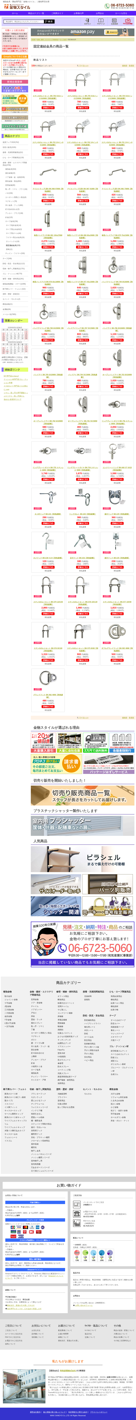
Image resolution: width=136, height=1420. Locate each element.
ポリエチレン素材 (118, 1064)
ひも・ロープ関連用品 (120, 992)
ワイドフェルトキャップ (15, 1127)
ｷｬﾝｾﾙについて (90, 1330)
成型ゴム (114, 1061)
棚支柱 (34, 1147)
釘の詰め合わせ (37, 1053)
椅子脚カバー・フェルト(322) (14, 289)
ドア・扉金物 (36, 1003)
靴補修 (60, 1026)
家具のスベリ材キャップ (15, 1117)
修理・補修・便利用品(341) (13, 279)
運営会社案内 (35, 1412)
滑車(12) (9, 249)
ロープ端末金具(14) (13, 225)
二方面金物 (9, 1013)
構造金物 (113, 1089)
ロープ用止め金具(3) (14, 229)
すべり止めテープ (118, 1020)
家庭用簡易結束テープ (67, 1077)
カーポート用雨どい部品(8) (15, 197)
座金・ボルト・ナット (120, 1121)
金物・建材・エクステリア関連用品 (47, 39)
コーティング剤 (64, 1070)
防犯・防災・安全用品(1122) (14, 264)
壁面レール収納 (37, 1117)
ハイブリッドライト (92, 1023)
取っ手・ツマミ (37, 1026)
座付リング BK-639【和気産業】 (117, 514)
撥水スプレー (36, 1023)
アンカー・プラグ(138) (14, 213)
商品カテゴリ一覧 (36, 13)
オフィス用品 (63, 996)
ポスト (34, 1040)
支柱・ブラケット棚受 (40, 1137)
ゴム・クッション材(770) (12, 274)
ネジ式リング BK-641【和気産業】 (48, 514)
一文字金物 (9, 1026)
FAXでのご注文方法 (12, 1337)
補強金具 (35, 1073)
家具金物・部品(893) (13, 181)
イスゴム (8, 1141)
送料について (10, 1344)
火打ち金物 (115, 1094)
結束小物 (114, 1010)
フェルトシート (11, 1137)
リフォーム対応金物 (119, 1097)
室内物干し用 (36, 1161)
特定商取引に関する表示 (77, 1412)
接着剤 (87, 999)
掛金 (33, 1016)
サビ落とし (62, 1010)
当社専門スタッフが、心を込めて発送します (24, 1309)
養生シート (115, 1030)
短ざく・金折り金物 (119, 1110)
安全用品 (88, 1057)
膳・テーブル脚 (37, 1043)
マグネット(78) (11, 201)
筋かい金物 (115, 1104)
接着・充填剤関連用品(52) (13, 152)
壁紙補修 (61, 1023)
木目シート (89, 1030)
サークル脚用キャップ (14, 1114)
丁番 (33, 1030)
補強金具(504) (10, 169)
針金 (33, 1063)
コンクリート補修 (65, 1013)
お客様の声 (79, 13)
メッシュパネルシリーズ (41, 1154)
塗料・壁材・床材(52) (11, 294)
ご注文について (11, 1330)
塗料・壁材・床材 (64, 1089)
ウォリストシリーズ (39, 1107)
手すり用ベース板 (91, 1047)
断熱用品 (61, 999)
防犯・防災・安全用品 (93, 1015)
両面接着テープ (117, 1027)
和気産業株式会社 (68, 1371)
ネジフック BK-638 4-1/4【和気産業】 (48, 558)
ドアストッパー (64, 1046)
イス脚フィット (11, 1107)
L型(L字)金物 (10, 1023)
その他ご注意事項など (122, 1341)
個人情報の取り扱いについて (54, 1412)
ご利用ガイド (57, 13)
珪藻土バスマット (65, 1033)
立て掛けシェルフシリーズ (42, 1171)
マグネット (35, 1036)
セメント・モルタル (92, 1089)
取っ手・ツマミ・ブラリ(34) (16, 189)
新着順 (131, 66)
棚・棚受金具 (36, 1121)
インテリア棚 (36, 1110)
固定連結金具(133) (13, 245)
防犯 (86, 1034)
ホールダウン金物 (118, 1117)
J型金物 (8, 1006)
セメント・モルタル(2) (11, 299)
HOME (33, 39)
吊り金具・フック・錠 (40, 1046)
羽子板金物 (115, 1114)
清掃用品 (61, 1083)
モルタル (88, 1094)
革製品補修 (62, 1020)
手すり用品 (89, 1054)
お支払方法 (36, 1330)
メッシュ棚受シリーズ (40, 1157)
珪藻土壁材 (62, 1104)
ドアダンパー (36, 1009)
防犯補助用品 (89, 1020)
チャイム (35, 1006)
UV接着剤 (62, 1056)
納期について (63, 1337)
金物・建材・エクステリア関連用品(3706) (15, 164)
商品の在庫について (121, 1337)
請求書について (38, 1334)
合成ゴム (114, 1074)
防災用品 (88, 1040)
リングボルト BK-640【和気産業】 (82, 514)
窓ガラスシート (64, 1060)
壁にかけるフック (38, 1100)
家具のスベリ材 (11, 1094)
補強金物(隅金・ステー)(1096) (14, 284)
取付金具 (8, 996)
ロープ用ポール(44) (13, 233)
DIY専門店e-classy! (11, 376)
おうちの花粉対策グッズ (68, 1036)
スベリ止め (89, 1037)
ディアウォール (37, 1104)
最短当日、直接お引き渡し (68, 1341)
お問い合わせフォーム (84, 1305)
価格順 (124, 66)
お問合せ (100, 13)
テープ (112, 1015)
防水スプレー (63, 1066)
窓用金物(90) (10, 185)
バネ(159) (9, 193)
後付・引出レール (38, 1127)
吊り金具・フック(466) (14, 205)
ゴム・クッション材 (119, 1046)
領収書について (38, 1337)
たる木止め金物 (117, 1100)
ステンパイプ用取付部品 (41, 1124)
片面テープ (115, 1040)
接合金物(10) (10, 173)
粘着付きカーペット (66, 1003)
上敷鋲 (34, 1056)
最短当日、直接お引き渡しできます (21, 1305)
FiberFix (61, 1050)
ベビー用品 (89, 1060)
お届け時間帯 (63, 1334)
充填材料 (88, 996)
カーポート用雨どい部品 (41, 1033)
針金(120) (9, 217)
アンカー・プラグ (38, 1060)
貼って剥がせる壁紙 (66, 1107)
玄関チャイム (63, 1006)
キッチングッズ (64, 1040)
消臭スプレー (63, 1073)
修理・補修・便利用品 (67, 992)
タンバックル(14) (12, 241)
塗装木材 (61, 1053)
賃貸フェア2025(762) (11, 142)
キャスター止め (11, 1134)
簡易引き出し (36, 1114)
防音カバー (115, 1023)
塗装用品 (61, 1100)
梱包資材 (114, 1006)
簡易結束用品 (116, 996)
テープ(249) (7, 259)
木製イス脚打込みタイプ (15, 1131)
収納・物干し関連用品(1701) (14, 269)
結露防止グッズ (64, 1043)
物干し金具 (35, 1151)
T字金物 (8, 1020)
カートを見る (121, 13)
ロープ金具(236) (11, 221)
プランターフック (38, 1094)
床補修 (60, 1016)
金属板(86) (7, 309)
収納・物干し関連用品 (40, 1089)
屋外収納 (35, 1144)
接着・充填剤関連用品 (93, 992)
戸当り (34, 1013)
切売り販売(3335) (9, 147)
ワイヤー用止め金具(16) (15, 237)
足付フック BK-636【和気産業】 (82, 558)
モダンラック (36, 1097)
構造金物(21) (7, 304)
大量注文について (121, 1334)
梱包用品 (114, 999)
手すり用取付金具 (91, 1050)
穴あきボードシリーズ (40, 1167)
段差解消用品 (89, 1044)
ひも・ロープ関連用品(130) (13, 158)
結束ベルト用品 (117, 1003)
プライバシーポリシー (98, 1412)
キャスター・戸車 (38, 1080)
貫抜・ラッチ (36, 1019)
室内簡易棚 (35, 1164)
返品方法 (88, 1334)
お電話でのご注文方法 (13, 1341)
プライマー (62, 1097)
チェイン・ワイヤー (39, 1076)
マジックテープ (117, 1034)
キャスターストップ (13, 1110)
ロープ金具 (63, 39)
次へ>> (85, 66)
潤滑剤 (60, 1030)
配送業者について (65, 1330)
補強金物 (7, 992)
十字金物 (8, 1003)
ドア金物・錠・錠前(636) (15, 177)
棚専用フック (36, 1134)
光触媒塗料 (62, 1094)
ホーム (15, 13)
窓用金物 (35, 999)
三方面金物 (9, 1010)
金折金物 (8, 1016)
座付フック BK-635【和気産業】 (117, 558)
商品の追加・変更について (124, 1330)
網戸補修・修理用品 (66, 1080)
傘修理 (60, 1063)
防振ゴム (114, 1057)
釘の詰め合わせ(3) (12, 209)
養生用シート (89, 1027)
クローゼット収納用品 (40, 1141)
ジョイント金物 (11, 999)
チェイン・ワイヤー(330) (15, 253)
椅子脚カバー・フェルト (15, 1089)
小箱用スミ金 (36, 1066)
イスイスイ (9, 1104)
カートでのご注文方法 (13, 1334)
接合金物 (35, 1050)
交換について (90, 1337)
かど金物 (114, 1107)
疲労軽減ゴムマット (119, 1051)
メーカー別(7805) (9, 314)
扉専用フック (36, 1131)
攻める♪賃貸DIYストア (12, 399)
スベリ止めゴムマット (120, 1054)
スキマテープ (116, 1037)
